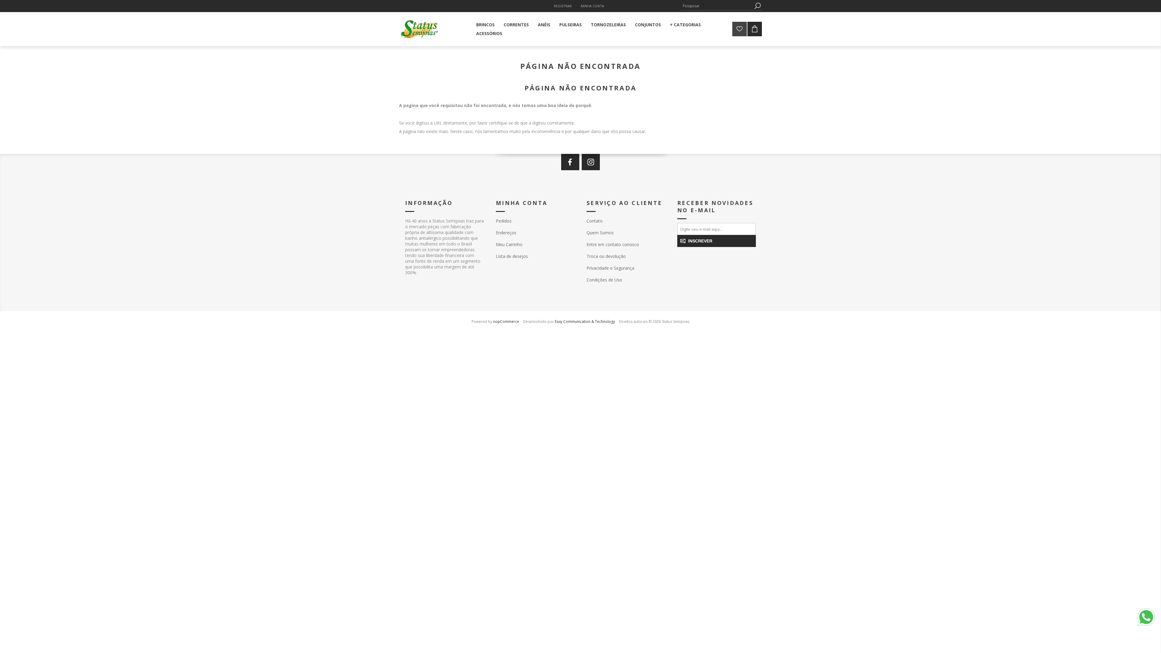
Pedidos (504, 221)
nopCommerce (506, 321)
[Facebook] (570, 162)
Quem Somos (600, 233)
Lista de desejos (512, 256)
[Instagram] (591, 162)
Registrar (563, 6)
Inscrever (700, 241)
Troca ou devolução (606, 256)
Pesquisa (757, 6)
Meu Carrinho (509, 244)
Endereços (506, 233)
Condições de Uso (604, 280)
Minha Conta (592, 6)
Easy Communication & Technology (585, 321)
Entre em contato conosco (613, 244)
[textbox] (716, 6)
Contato (595, 221)
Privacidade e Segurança (610, 268)
